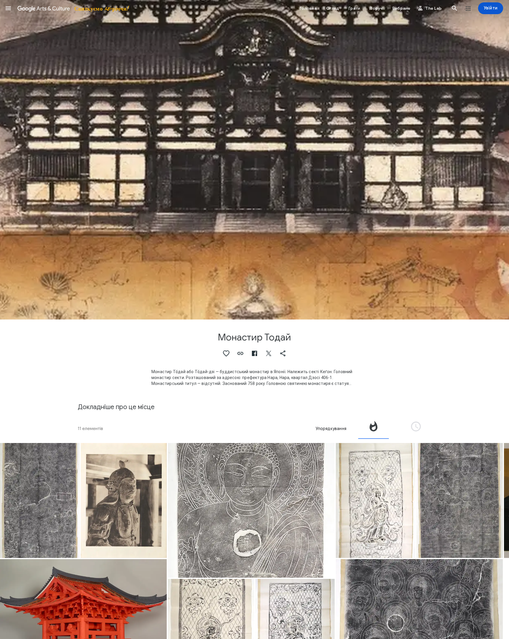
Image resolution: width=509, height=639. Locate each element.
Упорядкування (330, 428)
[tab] (373, 428)
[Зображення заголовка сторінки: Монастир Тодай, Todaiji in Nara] (254, 160)
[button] (8, 8)
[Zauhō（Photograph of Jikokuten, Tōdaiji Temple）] (124, 500)
